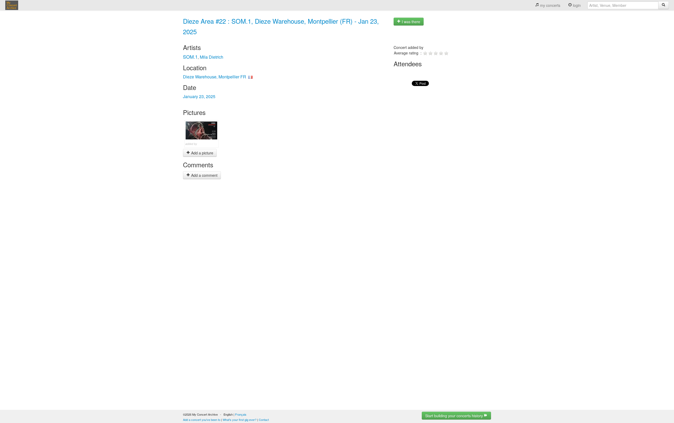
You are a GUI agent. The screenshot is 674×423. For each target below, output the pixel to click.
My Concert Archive (12, 5)
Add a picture (201, 152)
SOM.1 (190, 56)
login (576, 5)
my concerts (549, 5)
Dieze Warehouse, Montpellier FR (214, 77)
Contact (264, 419)
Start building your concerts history (454, 415)
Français (240, 414)
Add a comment (203, 175)
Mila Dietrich (211, 57)
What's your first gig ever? (239, 419)
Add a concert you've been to (201, 419)
